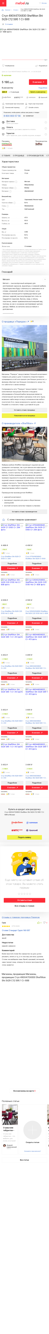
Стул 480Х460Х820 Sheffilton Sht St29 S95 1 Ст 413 (36, 667)
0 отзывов (9, 24)
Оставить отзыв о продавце (24, 410)
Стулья (15, 10)
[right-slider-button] (45, 279)
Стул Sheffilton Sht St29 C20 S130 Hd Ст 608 (11, 612)
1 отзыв (9, 148)
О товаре (6, 156)
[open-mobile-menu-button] (3, 3)
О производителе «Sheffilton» (17, 423)
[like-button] (39, 923)
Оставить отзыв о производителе (24, 512)
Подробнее (43, 88)
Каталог (7, 10)
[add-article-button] (32, 1130)
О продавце (18, 156)
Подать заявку (24, 837)
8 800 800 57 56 (12, 115)
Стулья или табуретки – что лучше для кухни (9, 1129)
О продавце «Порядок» (14, 321)
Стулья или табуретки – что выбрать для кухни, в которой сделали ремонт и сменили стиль (9, 1137)
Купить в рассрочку (38, 92)
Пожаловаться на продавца (24, 415)
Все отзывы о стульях (24, 906)
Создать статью (32, 1142)
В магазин (37, 82)
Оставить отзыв (24, 900)
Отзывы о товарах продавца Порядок (21, 917)
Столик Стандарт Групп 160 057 (16, 930)
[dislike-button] (45, 923)
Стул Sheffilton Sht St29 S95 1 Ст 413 (12, 667)
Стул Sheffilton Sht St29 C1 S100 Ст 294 (11, 557)
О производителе (35, 156)
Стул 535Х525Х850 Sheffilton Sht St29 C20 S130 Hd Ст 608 (37, 612)
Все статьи (24, 1160)
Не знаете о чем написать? (32, 1151)
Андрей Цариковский (12, 1146)
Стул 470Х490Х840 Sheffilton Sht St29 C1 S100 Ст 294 (37, 558)
